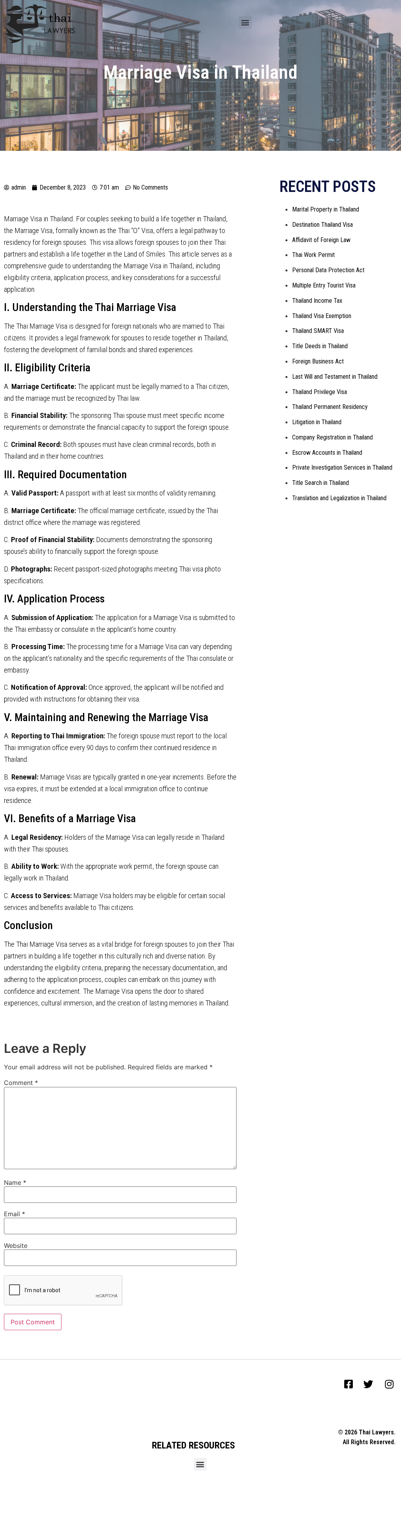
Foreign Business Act (318, 361)
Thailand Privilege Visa (319, 392)
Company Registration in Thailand (332, 437)
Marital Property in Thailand (325, 209)
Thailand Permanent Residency (330, 406)
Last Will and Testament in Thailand (335, 376)
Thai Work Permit (313, 255)
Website (15, 1245)
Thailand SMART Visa (318, 331)
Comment (21, 1083)
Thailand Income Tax (317, 300)
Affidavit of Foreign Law (321, 240)
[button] (245, 22)
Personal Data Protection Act (328, 270)
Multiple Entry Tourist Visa (324, 285)
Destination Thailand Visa (322, 224)
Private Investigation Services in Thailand (342, 467)
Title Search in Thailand (320, 482)
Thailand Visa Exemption (321, 316)
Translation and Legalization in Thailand (339, 498)
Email (14, 1214)
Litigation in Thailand (316, 422)
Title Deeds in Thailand (320, 346)
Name (15, 1182)
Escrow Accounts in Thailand (327, 452)
